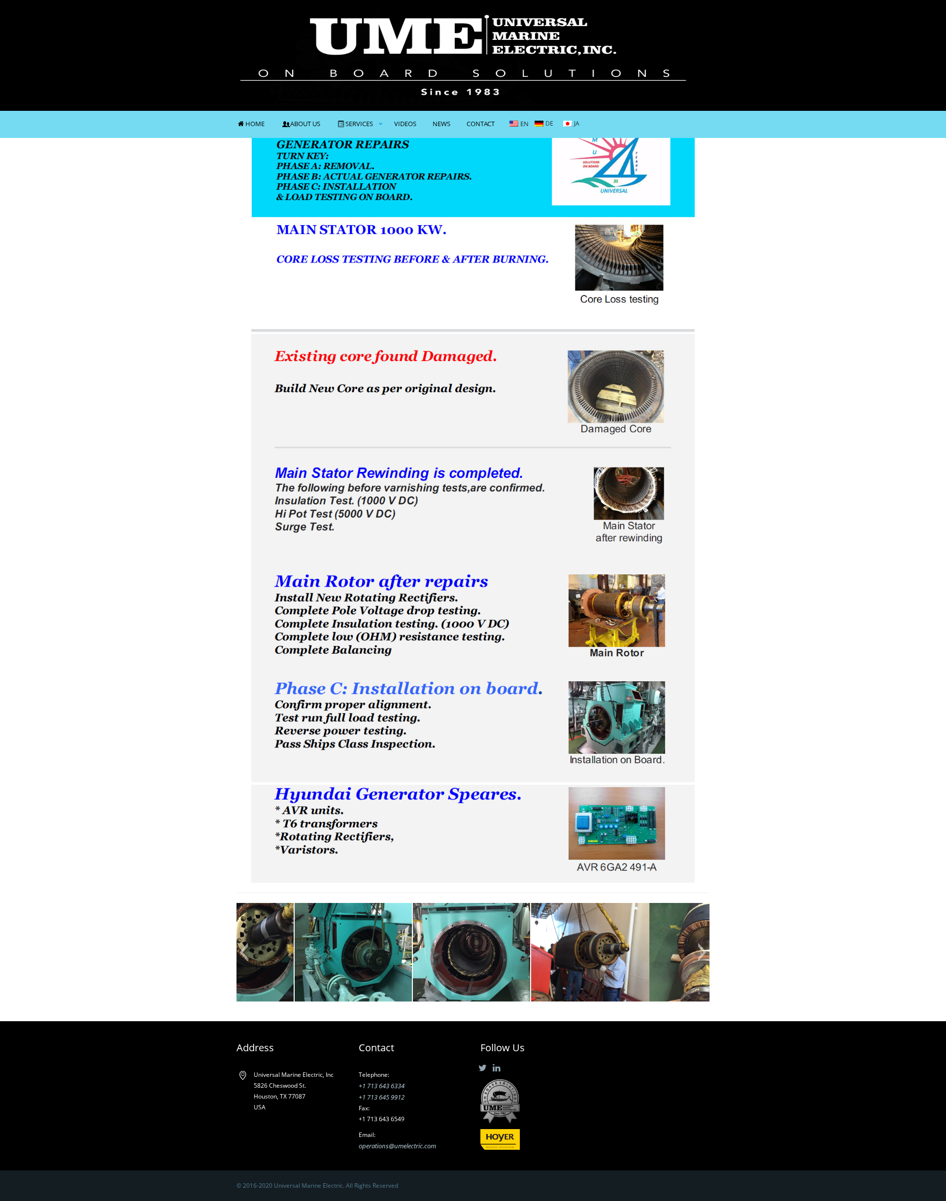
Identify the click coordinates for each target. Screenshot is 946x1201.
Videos (405, 123)
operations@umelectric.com (397, 1145)
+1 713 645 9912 (382, 1097)
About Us (305, 123)
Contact (481, 123)
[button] (243, 952)
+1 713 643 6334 (382, 1085)
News (441, 123)
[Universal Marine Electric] (463, 54)
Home (255, 123)
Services (359, 123)
